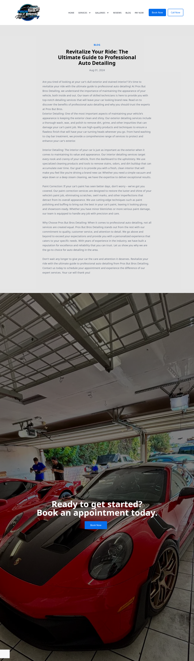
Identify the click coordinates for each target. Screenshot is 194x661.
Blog (128, 12)
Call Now (175, 12)
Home (71, 12)
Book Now (157, 12)
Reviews (117, 12)
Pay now (139, 12)
